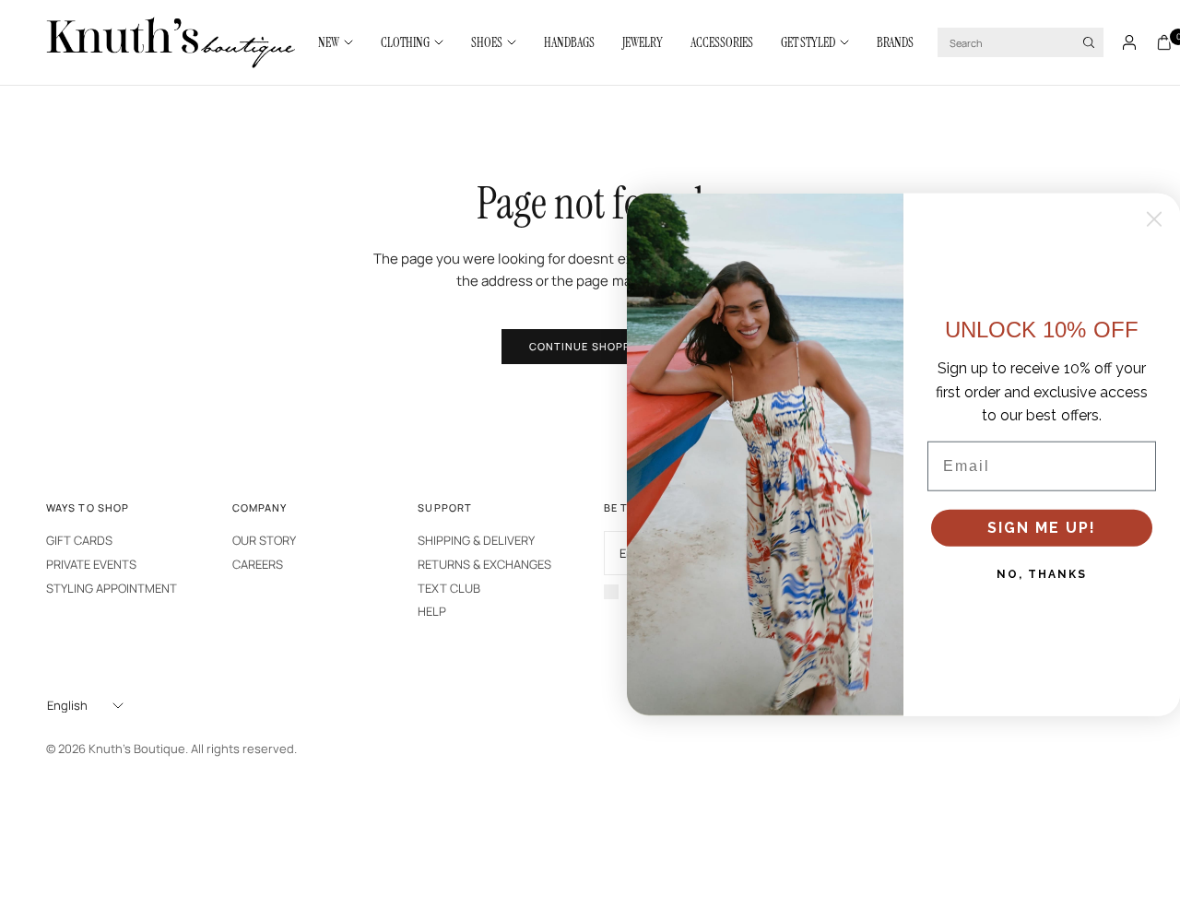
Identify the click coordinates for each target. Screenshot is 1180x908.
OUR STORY (264, 540)
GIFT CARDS (79, 540)
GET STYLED (808, 42)
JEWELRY (642, 42)
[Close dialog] (1154, 218)
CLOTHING (405, 42)
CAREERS (257, 564)
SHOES (486, 42)
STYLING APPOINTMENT (111, 588)
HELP (432, 611)
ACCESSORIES (721, 42)
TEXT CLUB (449, 588)
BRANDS (895, 42)
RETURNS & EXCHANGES (484, 564)
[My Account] (1129, 42)
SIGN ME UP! (1041, 527)
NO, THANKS (1042, 573)
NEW (328, 42)
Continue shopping (590, 346)
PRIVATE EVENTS (91, 564)
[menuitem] (342, 42)
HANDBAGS (569, 42)
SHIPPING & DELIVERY (476, 540)
